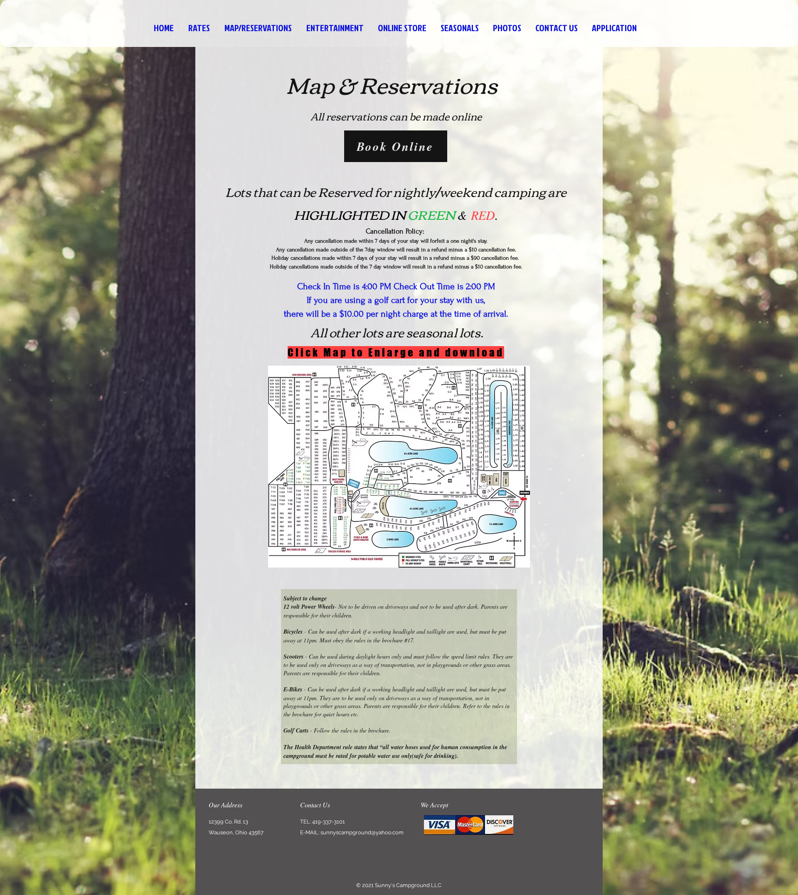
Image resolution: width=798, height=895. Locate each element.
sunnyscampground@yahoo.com (362, 832)
